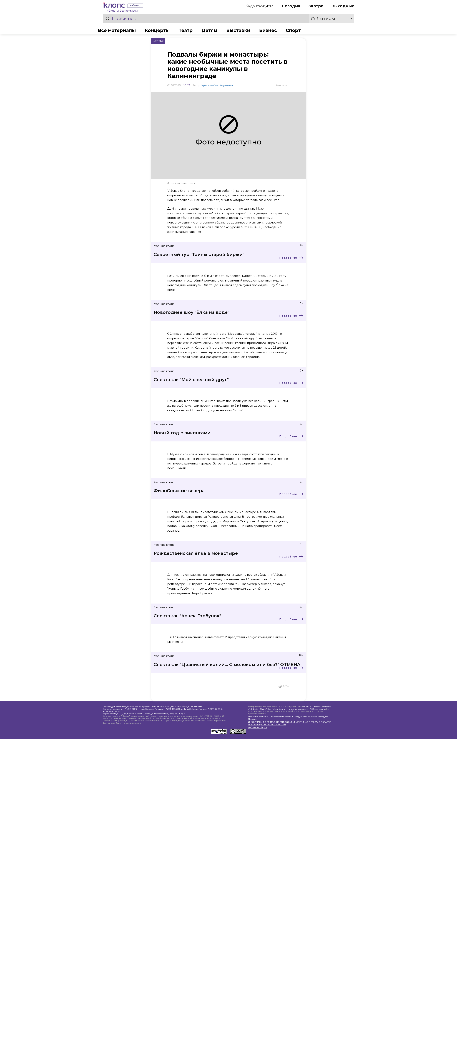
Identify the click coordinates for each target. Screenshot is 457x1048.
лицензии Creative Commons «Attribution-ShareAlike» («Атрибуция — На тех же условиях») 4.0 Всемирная (289, 707)
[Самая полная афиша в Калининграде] (134, 6)
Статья (158, 41)
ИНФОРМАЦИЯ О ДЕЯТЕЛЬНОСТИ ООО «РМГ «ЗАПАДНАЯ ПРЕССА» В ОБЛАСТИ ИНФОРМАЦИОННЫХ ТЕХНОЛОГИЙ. (289, 723)
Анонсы (282, 85)
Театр (186, 30)
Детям (209, 30)
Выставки (238, 30)
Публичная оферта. (257, 727)
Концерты (157, 30)
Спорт (293, 30)
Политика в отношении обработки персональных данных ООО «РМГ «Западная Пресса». (288, 718)
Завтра (315, 6)
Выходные (342, 6)
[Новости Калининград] (114, 6)
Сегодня (291, 6)
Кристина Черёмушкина (217, 85)
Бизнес (268, 30)
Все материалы (117, 30)
